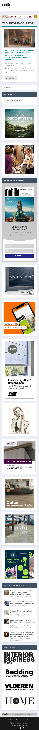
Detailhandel (23, 596)
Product (26, 615)
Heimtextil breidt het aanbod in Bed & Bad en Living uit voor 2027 (22, 603)
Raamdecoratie (26, 627)
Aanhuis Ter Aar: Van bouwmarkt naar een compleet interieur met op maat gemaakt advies (22, 634)
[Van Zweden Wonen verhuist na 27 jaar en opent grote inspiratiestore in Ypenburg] (6, 592)
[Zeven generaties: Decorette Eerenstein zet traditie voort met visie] (6, 621)
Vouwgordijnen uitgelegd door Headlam (21, 612)
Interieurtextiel (22, 626)
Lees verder (10, 78)
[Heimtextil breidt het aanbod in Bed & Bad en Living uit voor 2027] (6, 603)
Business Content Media (22, 720)
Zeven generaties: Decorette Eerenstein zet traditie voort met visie (22, 622)
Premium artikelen (15, 627)
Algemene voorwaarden (19, 725)
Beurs (21, 606)
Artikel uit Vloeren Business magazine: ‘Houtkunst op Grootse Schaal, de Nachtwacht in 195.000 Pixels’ (20, 55)
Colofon (25, 723)
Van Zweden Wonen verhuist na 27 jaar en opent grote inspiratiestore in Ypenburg (21, 592)
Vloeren (12, 65)
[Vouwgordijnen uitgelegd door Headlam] (6, 612)
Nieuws (7, 65)
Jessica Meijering (19, 63)
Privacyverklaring (15, 723)
